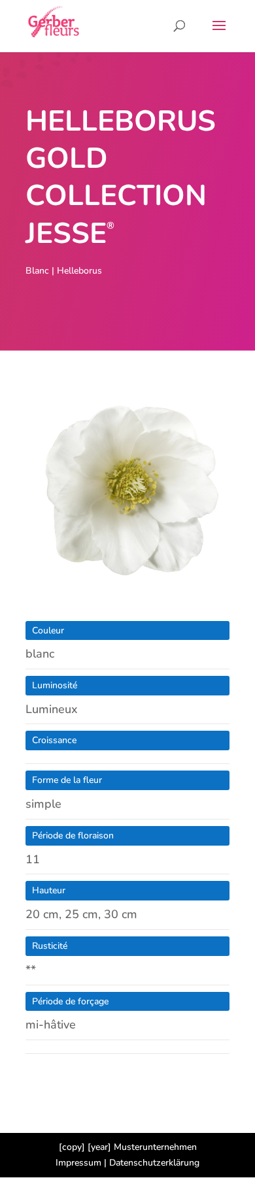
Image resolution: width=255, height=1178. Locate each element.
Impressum (78, 1162)
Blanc (37, 270)
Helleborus (79, 270)
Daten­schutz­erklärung (154, 1162)
